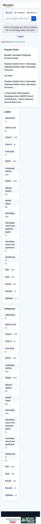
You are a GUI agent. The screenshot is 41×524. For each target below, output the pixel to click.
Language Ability (9, 170)
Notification (10, 258)
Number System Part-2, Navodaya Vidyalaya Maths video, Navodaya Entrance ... (20, 84)
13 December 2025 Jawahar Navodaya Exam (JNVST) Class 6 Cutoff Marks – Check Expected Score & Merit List (18, 97)
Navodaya (10, 213)
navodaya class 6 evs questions (10, 244)
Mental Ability (8, 189)
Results (8, 291)
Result (8, 284)
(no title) (8, 75)
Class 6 (8, 137)
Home (20, 36)
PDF (7, 269)
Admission (10, 118)
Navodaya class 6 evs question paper (10, 227)
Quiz (7, 277)
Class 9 (8, 144)
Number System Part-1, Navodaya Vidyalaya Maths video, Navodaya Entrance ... (20, 67)
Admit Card (10, 127)
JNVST (8, 161)
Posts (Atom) (19, 42)
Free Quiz (9, 151)
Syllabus (9, 298)
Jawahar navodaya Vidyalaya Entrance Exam (17, 56)
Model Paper (8, 202)
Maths (8, 181)
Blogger (25, 520)
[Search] (33, 18)
